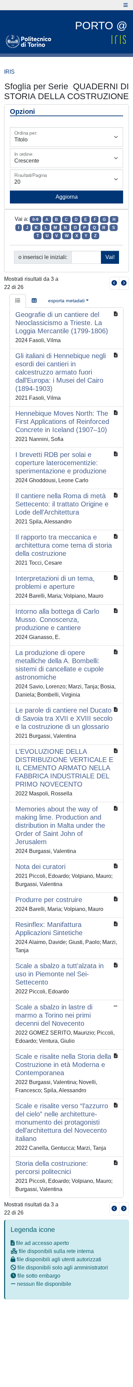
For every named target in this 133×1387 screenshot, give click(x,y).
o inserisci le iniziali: (42, 257)
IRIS (9, 72)
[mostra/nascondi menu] (125, 5)
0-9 (35, 219)
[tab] (18, 301)
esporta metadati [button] (66, 300)
